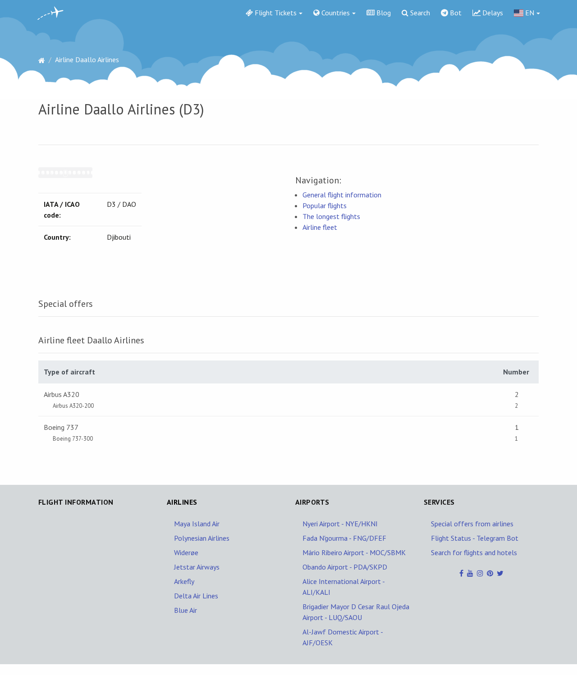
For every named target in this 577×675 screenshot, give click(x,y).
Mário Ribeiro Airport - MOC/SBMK (354, 552)
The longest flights (331, 216)
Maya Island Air (197, 523)
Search (419, 12)
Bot (455, 12)
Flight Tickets (275, 12)
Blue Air (185, 610)
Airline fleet (319, 227)
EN (528, 12)
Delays (492, 12)
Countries (335, 12)
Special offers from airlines (472, 523)
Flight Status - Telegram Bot (474, 538)
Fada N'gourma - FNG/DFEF (344, 538)
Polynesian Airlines (201, 538)
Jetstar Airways (197, 566)
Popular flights (324, 205)
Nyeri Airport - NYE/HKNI (340, 523)
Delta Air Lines (196, 595)
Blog (383, 12)
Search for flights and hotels (474, 552)
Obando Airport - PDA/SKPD (344, 566)
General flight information (341, 194)
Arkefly (184, 581)
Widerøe (186, 552)
